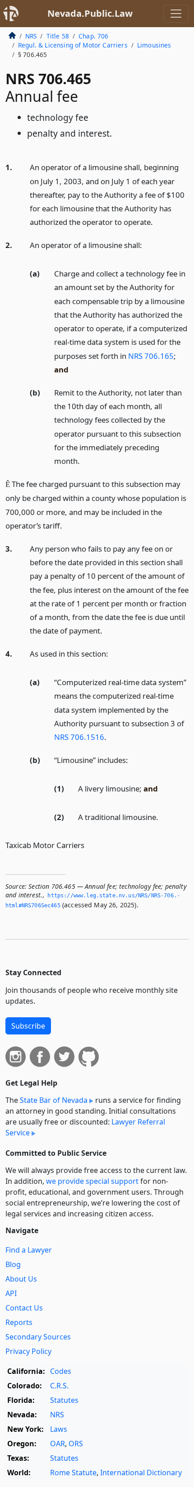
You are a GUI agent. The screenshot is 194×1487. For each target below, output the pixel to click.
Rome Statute (73, 1472)
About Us (21, 1279)
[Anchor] (158, 221)
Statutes (64, 1400)
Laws (58, 1429)
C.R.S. (59, 1386)
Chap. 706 (93, 36)
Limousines (154, 45)
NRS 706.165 (151, 356)
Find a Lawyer (28, 1250)
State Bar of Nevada (54, 1100)
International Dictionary (141, 1472)
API (11, 1293)
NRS (31, 36)
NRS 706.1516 (79, 737)
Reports (18, 1322)
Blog (13, 1264)
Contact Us (24, 1308)
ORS (76, 1444)
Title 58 (57, 36)
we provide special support (92, 1181)
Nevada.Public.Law (90, 13)
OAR (57, 1444)
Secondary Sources (38, 1337)
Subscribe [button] (28, 1026)
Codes (60, 1371)
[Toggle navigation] (176, 14)
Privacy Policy (28, 1351)
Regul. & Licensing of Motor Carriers (73, 45)
